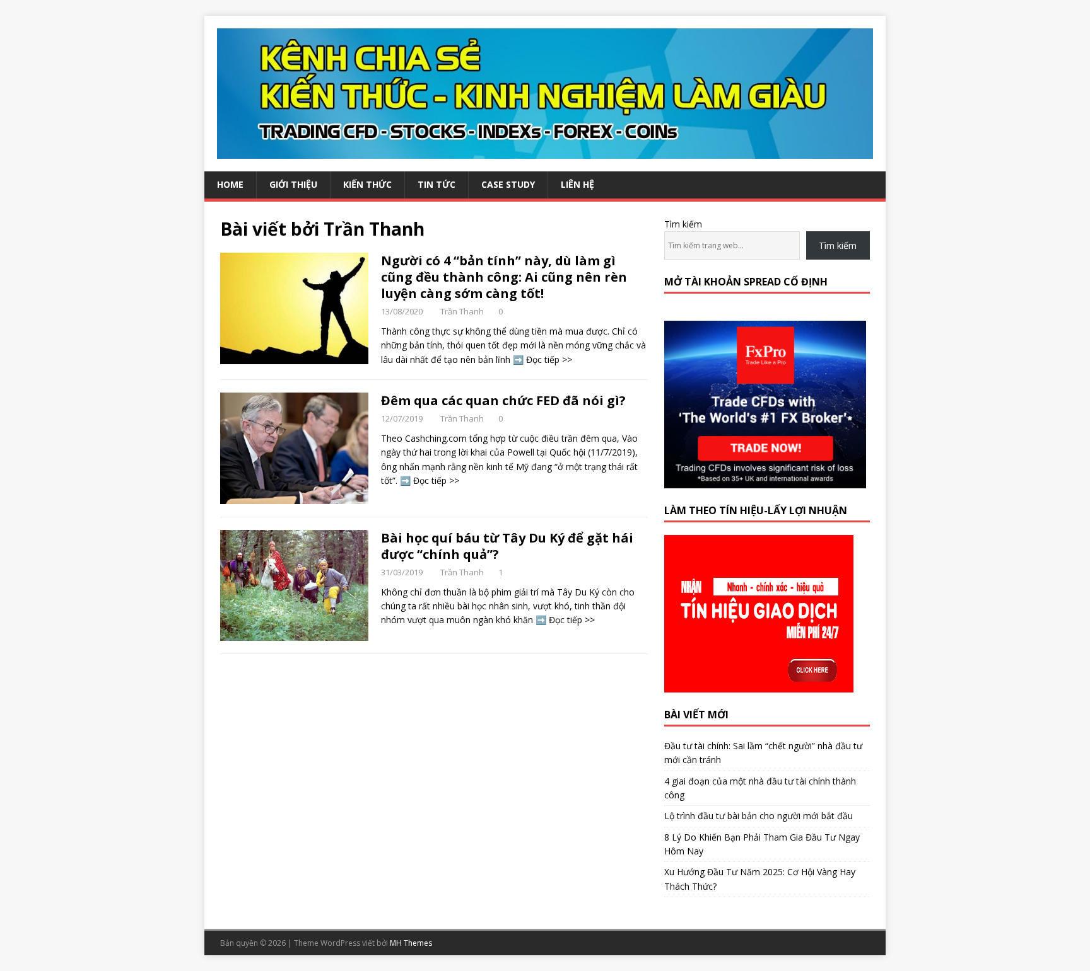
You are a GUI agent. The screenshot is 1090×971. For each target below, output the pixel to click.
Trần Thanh (462, 311)
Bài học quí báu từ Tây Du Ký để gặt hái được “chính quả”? (507, 546)
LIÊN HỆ (577, 184)
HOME (230, 184)
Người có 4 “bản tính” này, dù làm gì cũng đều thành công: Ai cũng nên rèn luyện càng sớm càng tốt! (504, 277)
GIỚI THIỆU (293, 184)
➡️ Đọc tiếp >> (542, 359)
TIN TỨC (436, 184)
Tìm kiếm (683, 224)
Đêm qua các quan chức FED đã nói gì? (503, 400)
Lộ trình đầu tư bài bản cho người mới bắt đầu (758, 816)
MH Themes (411, 943)
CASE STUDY (508, 184)
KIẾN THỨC (367, 184)
